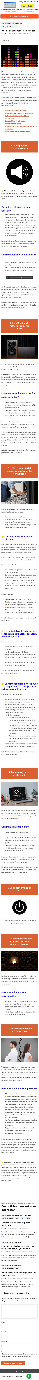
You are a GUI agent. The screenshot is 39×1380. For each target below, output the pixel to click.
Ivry (5, 33)
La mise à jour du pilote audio (15, 121)
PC (26, 1203)
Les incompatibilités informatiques (17, 131)
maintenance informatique (16, 1203)
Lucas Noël (7, 1251)
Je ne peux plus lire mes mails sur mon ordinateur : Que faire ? (18, 1247)
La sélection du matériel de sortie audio (19, 113)
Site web (4, 1342)
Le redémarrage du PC (13, 123)
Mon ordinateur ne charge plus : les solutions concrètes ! (18, 1274)
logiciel (24, 607)
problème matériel (11, 607)
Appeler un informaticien (20, 16)
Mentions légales (18, 1372)
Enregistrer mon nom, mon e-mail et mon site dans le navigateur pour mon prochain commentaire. (19, 1355)
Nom (3, 1322)
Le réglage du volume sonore (15, 110)
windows (31, 1203)
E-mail (3, 1332)
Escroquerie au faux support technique (15, 1224)
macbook (4, 1203)
